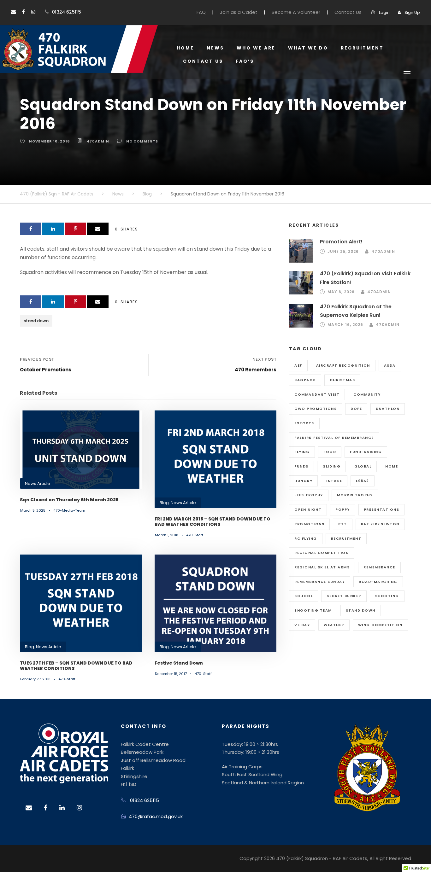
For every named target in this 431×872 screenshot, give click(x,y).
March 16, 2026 (345, 324)
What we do (308, 48)
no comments (142, 141)
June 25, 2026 (343, 251)
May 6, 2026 (341, 291)
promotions (309, 523)
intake (334, 480)
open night (308, 509)
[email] (13, 12)
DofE (356, 408)
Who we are (256, 48)
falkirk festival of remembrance (334, 437)
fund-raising (366, 451)
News (215, 48)
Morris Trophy (355, 494)
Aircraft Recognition (343, 365)
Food (329, 451)
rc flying (305, 538)
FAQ (201, 12)
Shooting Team (313, 610)
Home (185, 48)
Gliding (331, 466)
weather (334, 624)
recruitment (346, 538)
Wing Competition (380, 624)
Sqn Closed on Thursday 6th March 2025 (69, 500)
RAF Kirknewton (380, 523)
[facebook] (23, 12)
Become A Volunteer (296, 12)
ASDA (390, 365)
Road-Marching (378, 581)
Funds (301, 466)
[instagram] (33, 12)
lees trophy (308, 494)
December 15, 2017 (171, 673)
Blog (164, 503)
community (367, 394)
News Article (37, 483)
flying (302, 451)
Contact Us (348, 12)
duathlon (387, 408)
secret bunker (344, 595)
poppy (342, 509)
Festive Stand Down (179, 663)
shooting (387, 595)
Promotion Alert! (341, 241)
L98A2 (362, 480)
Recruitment (362, 48)
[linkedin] (62, 807)
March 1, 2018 (166, 535)
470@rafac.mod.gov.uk (156, 816)
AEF (298, 365)
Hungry (303, 480)
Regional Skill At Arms (322, 567)
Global (362, 466)
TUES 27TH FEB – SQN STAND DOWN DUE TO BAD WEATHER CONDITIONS (76, 665)
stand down (36, 321)
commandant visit (316, 394)
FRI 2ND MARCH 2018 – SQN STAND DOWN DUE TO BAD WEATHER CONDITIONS (212, 521)
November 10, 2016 (49, 141)
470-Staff (194, 535)
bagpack (305, 379)
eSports (304, 423)
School (303, 595)
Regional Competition (321, 552)
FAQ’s (245, 61)
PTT (342, 523)
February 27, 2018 (35, 679)
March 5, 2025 (32, 510)
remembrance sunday (319, 581)
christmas (342, 379)
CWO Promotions (315, 408)
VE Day (302, 624)
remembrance (379, 567)
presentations (381, 509)
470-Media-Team (69, 510)
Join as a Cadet (238, 12)
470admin (98, 141)
